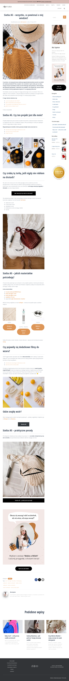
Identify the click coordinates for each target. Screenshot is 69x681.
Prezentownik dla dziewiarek (58, 127)
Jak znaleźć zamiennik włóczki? (59, 124)
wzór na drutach (6, 587)
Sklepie (6, 419)
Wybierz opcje (23, 332)
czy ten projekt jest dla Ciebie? (13, 101)
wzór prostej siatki (15, 587)
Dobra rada (54, 99)
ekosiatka (14, 580)
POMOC (12, 669)
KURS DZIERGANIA (40, 5)
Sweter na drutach (56, 112)
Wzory (10, 578)
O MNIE (63, 5)
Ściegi (53, 109)
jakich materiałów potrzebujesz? (13, 102)
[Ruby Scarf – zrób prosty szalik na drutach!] (13, 626)
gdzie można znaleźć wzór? (12, 106)
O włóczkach (55, 104)
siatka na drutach (11, 583)
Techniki (54, 114)
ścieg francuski (9, 133)
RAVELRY (58, 5)
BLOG (47, 5)
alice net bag (8, 580)
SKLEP (52, 5)
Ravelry (13, 419)
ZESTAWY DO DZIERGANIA (29, 5)
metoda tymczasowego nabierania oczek (15, 129)
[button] (54, 5)
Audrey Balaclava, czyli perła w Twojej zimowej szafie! (34, 638)
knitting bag (18, 580)
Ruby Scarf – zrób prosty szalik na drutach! (12, 637)
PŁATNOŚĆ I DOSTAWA (12, 665)
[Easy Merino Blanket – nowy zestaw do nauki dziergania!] (56, 626)
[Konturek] (7, 6)
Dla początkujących (56, 96)
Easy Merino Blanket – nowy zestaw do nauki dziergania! (55, 638)
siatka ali (5, 583)
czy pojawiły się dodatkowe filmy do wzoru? (16, 104)
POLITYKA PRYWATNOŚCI (12, 663)
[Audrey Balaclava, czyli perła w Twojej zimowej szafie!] (34, 626)
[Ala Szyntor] (5, 593)
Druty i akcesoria (56, 101)
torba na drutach (11, 585)
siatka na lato (19, 583)
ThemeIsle (64, 678)
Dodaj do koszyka (9, 327)
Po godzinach (55, 107)
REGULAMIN (12, 661)
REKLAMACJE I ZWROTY (12, 667)
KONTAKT (59, 8)
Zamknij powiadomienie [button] (46, 1)
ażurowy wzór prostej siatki (12, 131)
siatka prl (5, 585)
